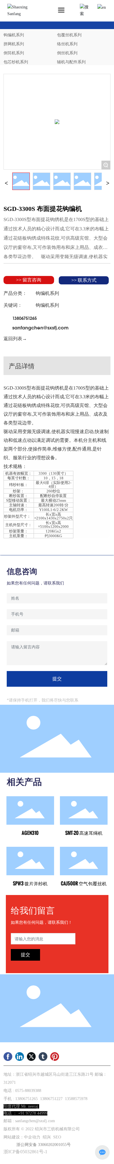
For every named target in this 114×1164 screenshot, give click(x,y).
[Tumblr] (43, 1056)
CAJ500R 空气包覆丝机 (84, 883)
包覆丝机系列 (69, 35)
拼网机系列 (14, 44)
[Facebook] (8, 1056)
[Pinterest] (54, 1056)
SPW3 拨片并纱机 (30, 883)
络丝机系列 (67, 44)
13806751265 (24, 317)
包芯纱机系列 (16, 62)
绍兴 (47, 1137)
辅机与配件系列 (71, 62)
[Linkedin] (19, 1056)
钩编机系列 (14, 35)
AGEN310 (30, 832)
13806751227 (51, 1099)
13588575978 (76, 1099)
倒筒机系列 (14, 53)
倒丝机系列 (67, 53)
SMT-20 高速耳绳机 (84, 832)
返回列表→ (15, 338)
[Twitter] (31, 1056)
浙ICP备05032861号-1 (25, 1151)
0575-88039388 (28, 1090)
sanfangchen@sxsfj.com (40, 327)
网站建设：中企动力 (22, 1137)
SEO (57, 1137)
